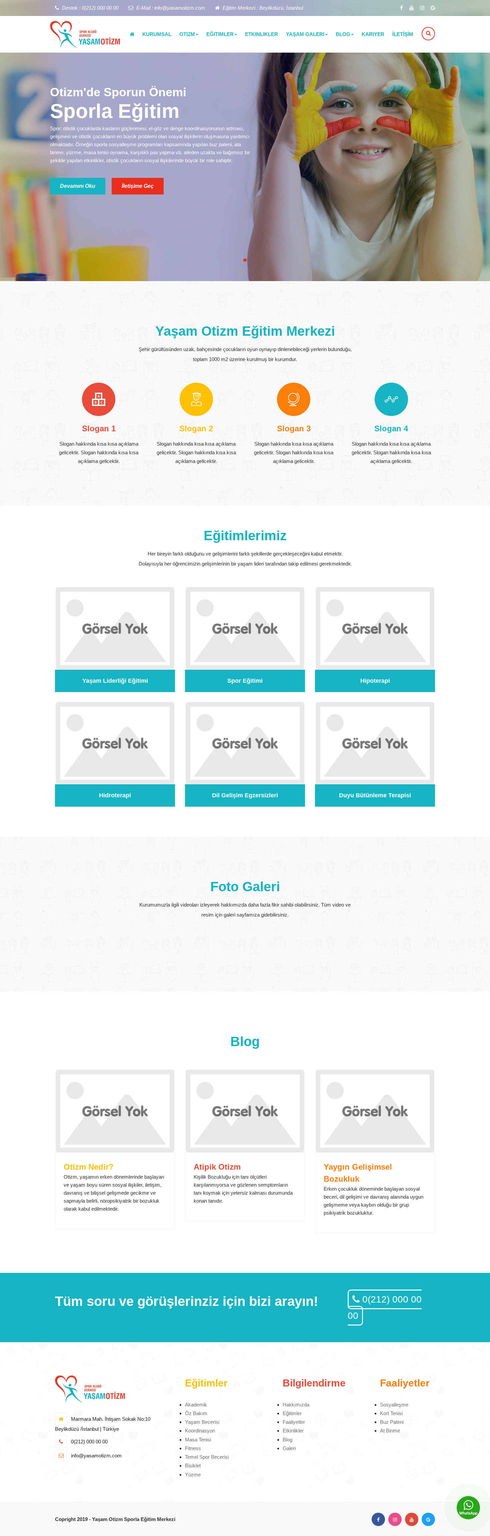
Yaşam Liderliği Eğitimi (115, 680)
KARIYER (373, 34)
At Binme (390, 1430)
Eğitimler (292, 1413)
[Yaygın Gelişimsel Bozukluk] (375, 1111)
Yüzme (193, 1474)
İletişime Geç (138, 186)
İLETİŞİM (402, 34)
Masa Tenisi (198, 1439)
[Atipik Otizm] (245, 1111)
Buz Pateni (392, 1422)
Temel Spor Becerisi (207, 1457)
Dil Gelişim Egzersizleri (245, 795)
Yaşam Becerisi (202, 1422)
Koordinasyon (200, 1430)
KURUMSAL (156, 34)
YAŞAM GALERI (305, 34)
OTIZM (187, 34)
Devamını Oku (77, 186)
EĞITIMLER (220, 34)
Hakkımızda (296, 1404)
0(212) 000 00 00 (385, 1307)
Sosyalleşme (394, 1404)
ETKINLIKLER (261, 34)
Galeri (289, 1448)
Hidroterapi (115, 795)
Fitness (193, 1448)
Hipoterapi (375, 680)
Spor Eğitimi (245, 680)
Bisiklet (193, 1465)
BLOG (343, 34)
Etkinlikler (293, 1430)
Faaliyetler (294, 1422)
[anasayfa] (132, 34)
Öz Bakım (196, 1413)
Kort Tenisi (391, 1413)
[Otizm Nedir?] (115, 1111)
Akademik (196, 1404)
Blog (287, 1439)
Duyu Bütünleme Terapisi (375, 795)
